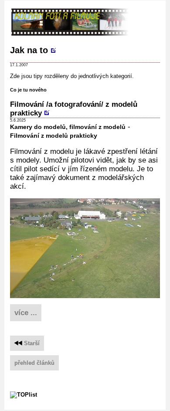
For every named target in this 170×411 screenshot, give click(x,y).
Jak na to (29, 50)
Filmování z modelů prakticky (53, 135)
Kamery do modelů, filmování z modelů (68, 127)
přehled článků (34, 363)
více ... (25, 313)
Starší (31, 343)
